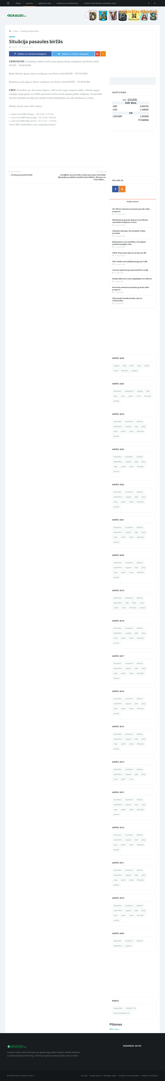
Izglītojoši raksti (44, 3)
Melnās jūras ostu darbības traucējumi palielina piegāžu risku (129, 243)
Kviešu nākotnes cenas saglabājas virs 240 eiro (132, 278)
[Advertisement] (57, 149)
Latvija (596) (118, 1008)
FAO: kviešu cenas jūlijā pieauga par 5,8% (129, 261)
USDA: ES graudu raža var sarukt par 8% (129, 253)
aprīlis (147, 366)
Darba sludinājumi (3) (121, 1013)
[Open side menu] (8, 3)
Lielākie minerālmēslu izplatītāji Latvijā (100, 3)
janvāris (134, 371)
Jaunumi (29, 3)
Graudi (12, 37)
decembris (117, 391)
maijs (139, 366)
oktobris (140, 421)
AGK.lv (31, 1075)
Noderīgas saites (110, 1075)
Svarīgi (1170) (130, 1008)
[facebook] (149, 3)
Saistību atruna (95, 1075)
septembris (129, 391)
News (16, 31)
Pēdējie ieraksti (133, 202)
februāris (124, 371)
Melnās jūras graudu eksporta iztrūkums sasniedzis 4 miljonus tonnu (130, 221)
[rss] (122, 189)
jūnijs (131, 366)
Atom (116, 1029)
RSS (111, 1029)
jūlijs (124, 366)
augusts (116, 366)
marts (116, 371)
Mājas (18, 3)
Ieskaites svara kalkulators (67, 3)
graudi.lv (14, 47)
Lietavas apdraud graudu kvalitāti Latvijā (130, 270)
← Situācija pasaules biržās (20, 175)
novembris (129, 421)
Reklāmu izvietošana (150, 1075)
